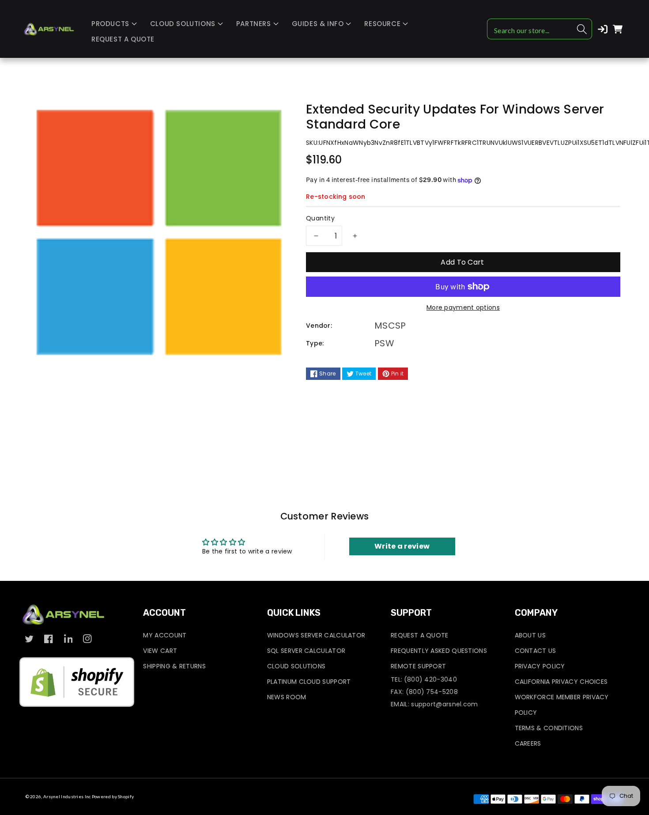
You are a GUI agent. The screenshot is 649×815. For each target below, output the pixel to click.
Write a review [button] (402, 546)
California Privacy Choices (561, 681)
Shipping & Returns (174, 666)
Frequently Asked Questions (439, 650)
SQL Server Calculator (306, 650)
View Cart (160, 650)
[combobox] (539, 29)
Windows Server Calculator (316, 635)
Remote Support (418, 666)
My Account (164, 635)
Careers (528, 743)
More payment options (463, 307)
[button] (114, 24)
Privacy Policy (540, 666)
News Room (286, 697)
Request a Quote (420, 635)
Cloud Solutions (296, 666)
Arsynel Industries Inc (67, 796)
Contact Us (535, 650)
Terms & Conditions (549, 728)
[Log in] (602, 29)
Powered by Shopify (113, 796)
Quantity (320, 218)
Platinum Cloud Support (309, 681)
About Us (530, 635)
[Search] (582, 29)
